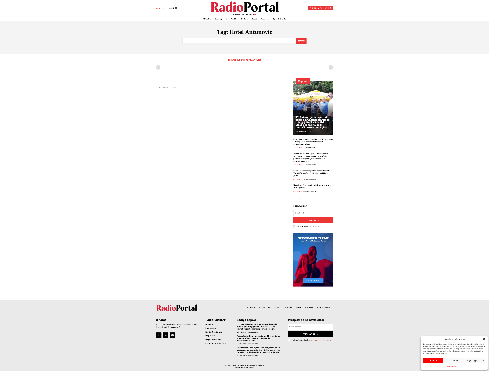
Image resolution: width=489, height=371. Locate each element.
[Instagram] (165, 335)
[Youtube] (172, 335)
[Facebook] (158, 335)
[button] (484, 339)
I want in (312, 220)
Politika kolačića (452, 366)
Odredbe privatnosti (322, 340)
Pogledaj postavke (475, 360)
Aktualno (297, 148)
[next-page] (299, 197)
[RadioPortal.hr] (244, 8)
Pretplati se (309, 334)
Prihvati (433, 360)
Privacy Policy (322, 226)
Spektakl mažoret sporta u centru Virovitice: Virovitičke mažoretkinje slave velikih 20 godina (312, 173)
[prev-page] (158, 67)
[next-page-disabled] (331, 67)
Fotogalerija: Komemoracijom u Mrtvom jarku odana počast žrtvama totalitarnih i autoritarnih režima (313, 141)
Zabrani (454, 360)
